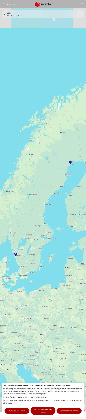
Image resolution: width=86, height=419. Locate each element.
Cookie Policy (15, 397)
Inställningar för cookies (69, 411)
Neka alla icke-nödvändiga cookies (43, 411)
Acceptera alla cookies (17, 411)
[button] (82, 4)
